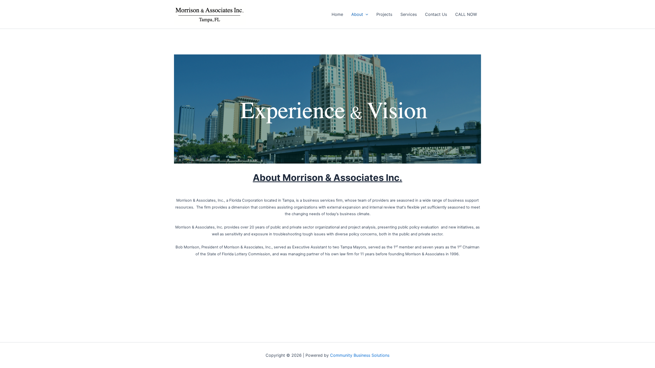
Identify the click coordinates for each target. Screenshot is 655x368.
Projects (384, 14)
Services (408, 14)
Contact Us (436, 14)
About (357, 14)
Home (337, 14)
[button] (365, 14)
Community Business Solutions (359, 355)
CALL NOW (466, 14)
